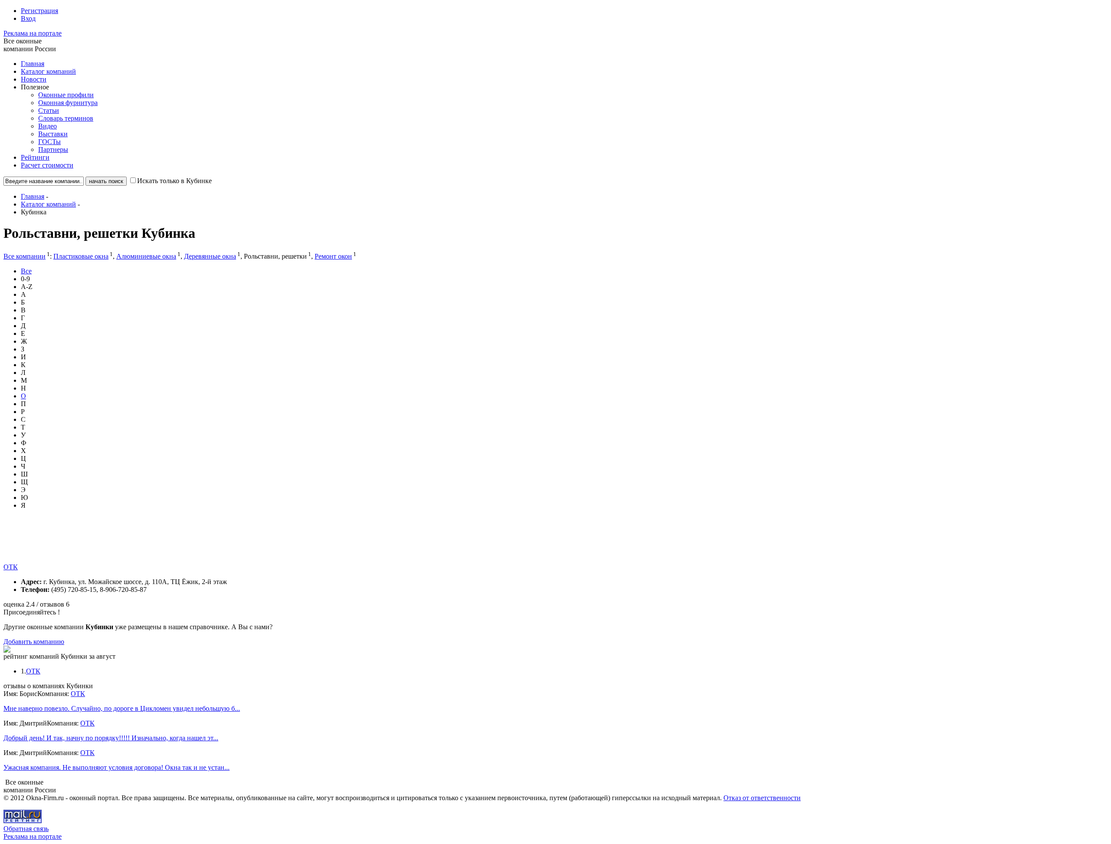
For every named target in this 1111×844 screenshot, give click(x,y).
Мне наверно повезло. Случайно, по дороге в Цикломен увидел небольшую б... (121, 708)
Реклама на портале (32, 33)
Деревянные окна (210, 256)
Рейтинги (35, 157)
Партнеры (53, 149)
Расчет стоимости (47, 165)
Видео (47, 126)
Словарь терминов (65, 118)
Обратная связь (26, 828)
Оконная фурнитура (68, 102)
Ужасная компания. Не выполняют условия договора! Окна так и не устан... (116, 767)
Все (26, 271)
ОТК (10, 567)
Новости (33, 79)
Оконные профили (66, 95)
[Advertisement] (161, 543)
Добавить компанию (33, 641)
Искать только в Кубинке (174, 180)
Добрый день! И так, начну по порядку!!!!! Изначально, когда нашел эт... (110, 738)
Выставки (53, 134)
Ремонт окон (333, 256)
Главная (32, 63)
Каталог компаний (48, 71)
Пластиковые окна (80, 256)
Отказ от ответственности (762, 797)
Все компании (24, 256)
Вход (28, 18)
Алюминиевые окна (146, 256)
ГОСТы (49, 141)
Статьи (48, 110)
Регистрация (39, 10)
